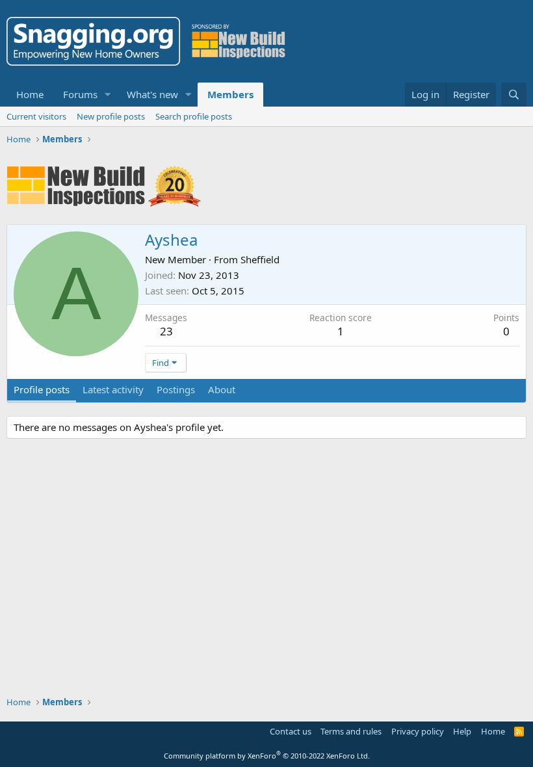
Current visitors (36, 116)
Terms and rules (351, 731)
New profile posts (111, 116)
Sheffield (260, 259)
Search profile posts (193, 116)
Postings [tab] (176, 389)
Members (230, 94)
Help (462, 731)
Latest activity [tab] (113, 389)
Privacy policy (417, 731)
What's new (152, 94)
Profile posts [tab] (42, 389)
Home (30, 94)
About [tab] (221, 389)
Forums (80, 94)
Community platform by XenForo (267, 755)
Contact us (290, 731)
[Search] (513, 95)
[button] (108, 95)
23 (166, 331)
